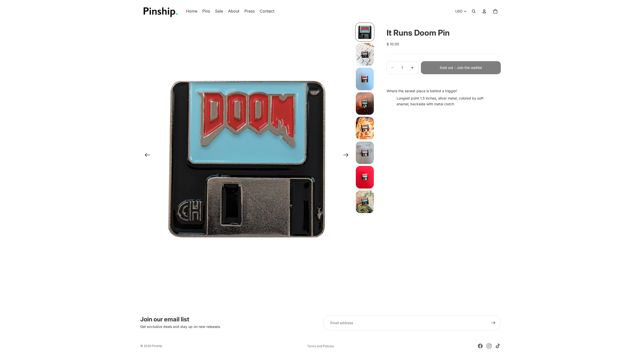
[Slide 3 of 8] (365, 79)
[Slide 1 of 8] (365, 32)
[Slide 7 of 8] (365, 177)
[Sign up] (493, 323)
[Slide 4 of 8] (365, 103)
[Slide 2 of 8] (365, 54)
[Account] (484, 11)
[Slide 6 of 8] (365, 152)
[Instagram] (489, 346)
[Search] (473, 11)
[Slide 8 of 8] (365, 202)
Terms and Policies (320, 346)
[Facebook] (480, 346)
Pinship (157, 346)
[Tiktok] (498, 346)
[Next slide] (347, 155)
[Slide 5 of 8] (365, 128)
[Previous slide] (145, 155)
